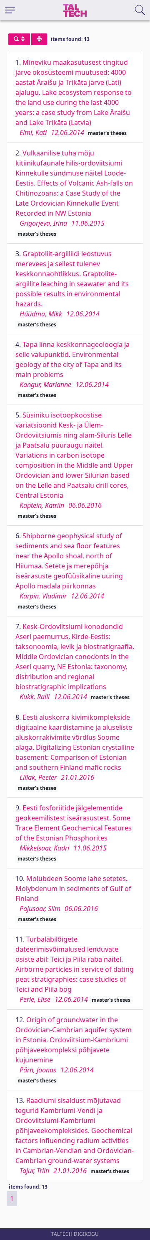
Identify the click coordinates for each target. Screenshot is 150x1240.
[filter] (19, 39)
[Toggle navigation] (10, 10)
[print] (39, 39)
